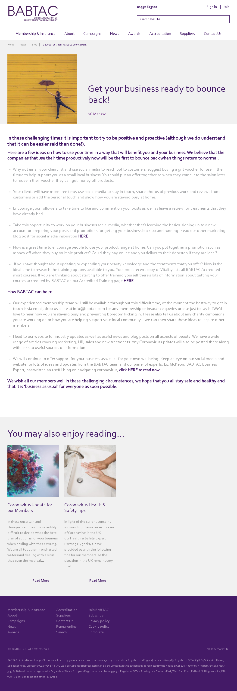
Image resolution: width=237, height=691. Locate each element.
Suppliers (187, 34)
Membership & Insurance (35, 34)
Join (226, 7)
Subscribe (95, 615)
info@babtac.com (89, 309)
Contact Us (212, 34)
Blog (34, 44)
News (114, 34)
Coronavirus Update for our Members (29, 508)
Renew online (66, 627)
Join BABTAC (98, 610)
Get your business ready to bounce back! (65, 44)
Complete (96, 632)
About (69, 34)
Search (61, 632)
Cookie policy (98, 627)
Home (10, 44)
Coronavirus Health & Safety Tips (85, 508)
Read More (40, 581)
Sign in (211, 7)
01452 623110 (147, 7)
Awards (134, 34)
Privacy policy (99, 621)
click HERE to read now (139, 370)
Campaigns (92, 34)
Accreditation (160, 34)
